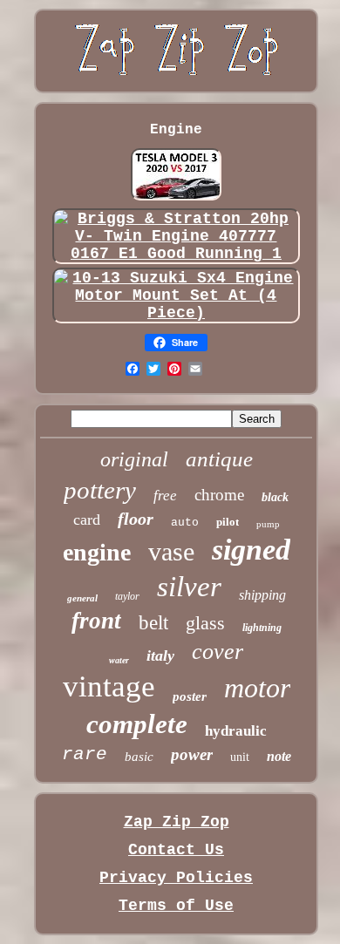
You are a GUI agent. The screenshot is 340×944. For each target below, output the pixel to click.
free (165, 495)
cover (217, 651)
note (279, 756)
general (82, 598)
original (134, 459)
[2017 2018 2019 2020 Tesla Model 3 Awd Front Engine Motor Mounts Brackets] (176, 198)
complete (136, 724)
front (96, 621)
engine (97, 552)
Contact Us (176, 850)
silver (189, 586)
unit (239, 757)
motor (257, 687)
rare (84, 754)
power (192, 754)
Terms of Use (176, 905)
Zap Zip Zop (176, 822)
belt (153, 623)
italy (160, 655)
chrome (219, 495)
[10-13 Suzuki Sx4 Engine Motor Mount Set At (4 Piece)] (177, 313)
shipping (262, 594)
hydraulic (236, 731)
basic (139, 757)
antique (219, 459)
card (86, 519)
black (275, 497)
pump (268, 524)
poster (190, 696)
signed (251, 549)
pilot (227, 521)
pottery (100, 490)
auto (185, 522)
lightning (262, 627)
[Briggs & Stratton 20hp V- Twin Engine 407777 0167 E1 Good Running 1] (177, 253)
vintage (109, 686)
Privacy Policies (176, 877)
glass (205, 623)
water (119, 660)
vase (171, 551)
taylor (127, 596)
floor (135, 518)
